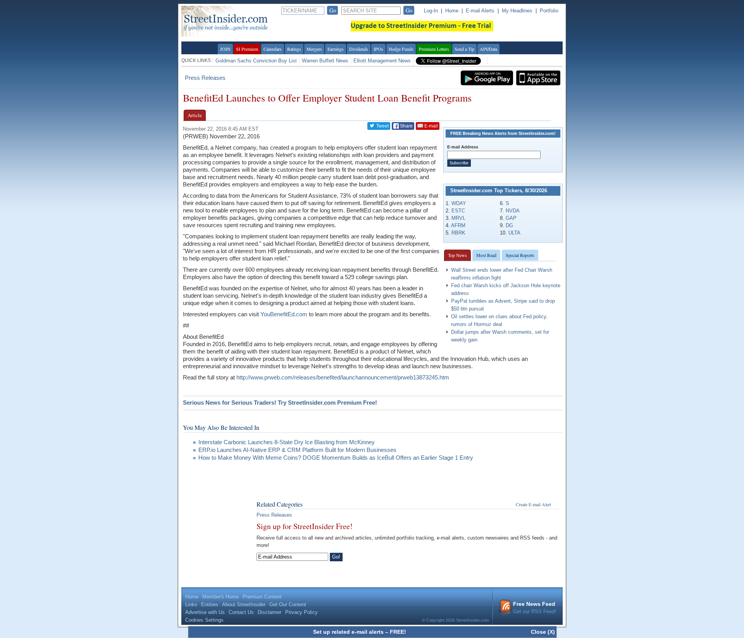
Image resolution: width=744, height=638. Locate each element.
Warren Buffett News (325, 61)
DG (509, 225)
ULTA (514, 233)
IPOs (378, 49)
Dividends (358, 49)
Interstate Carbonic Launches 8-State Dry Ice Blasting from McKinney (286, 442)
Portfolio (549, 11)
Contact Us (241, 612)
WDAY (458, 203)
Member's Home (220, 597)
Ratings (294, 49)
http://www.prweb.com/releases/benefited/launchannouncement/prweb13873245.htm (342, 377)
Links (191, 604)
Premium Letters (434, 49)
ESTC (458, 211)
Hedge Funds (401, 49)
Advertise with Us (205, 612)
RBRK (458, 233)
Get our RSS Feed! (534, 607)
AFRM (458, 225)
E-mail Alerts (480, 11)
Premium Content (262, 597)
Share (406, 126)
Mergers (314, 49)
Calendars (273, 49)
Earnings (335, 49)
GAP (511, 218)
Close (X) (543, 632)
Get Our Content (287, 604)
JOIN (225, 49)
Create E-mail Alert (533, 504)
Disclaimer (269, 612)
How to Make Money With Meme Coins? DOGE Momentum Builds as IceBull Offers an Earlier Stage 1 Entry (335, 457)
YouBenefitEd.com (283, 314)
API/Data (488, 49)
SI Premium (247, 49)
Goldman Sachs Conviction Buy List (256, 61)
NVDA (513, 211)
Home (451, 11)
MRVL (458, 218)
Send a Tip (464, 49)
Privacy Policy (301, 612)
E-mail (430, 126)
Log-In (431, 11)
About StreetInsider (243, 604)
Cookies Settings (204, 620)
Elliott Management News (382, 61)
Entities (209, 604)
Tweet (382, 126)
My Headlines (517, 11)
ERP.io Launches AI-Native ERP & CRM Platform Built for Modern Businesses (297, 450)
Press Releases (205, 77)
